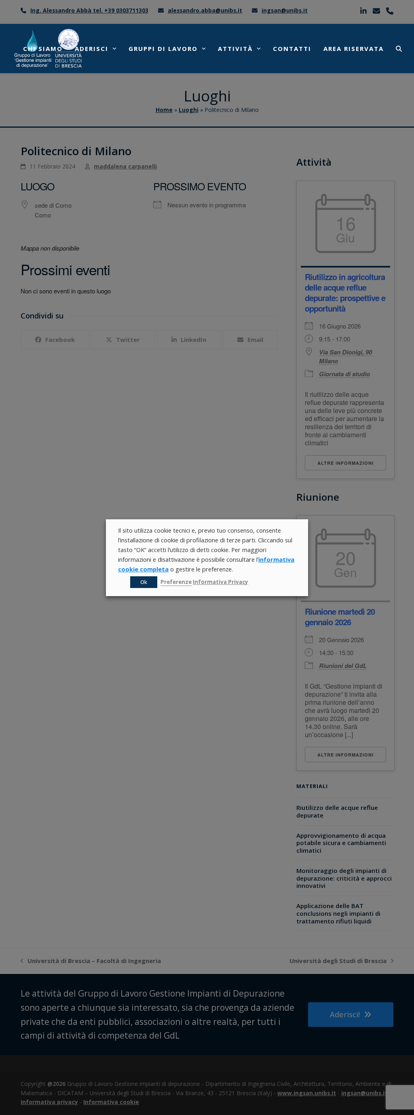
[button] (399, 48)
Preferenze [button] (176, 582)
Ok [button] (143, 582)
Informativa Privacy (220, 582)
